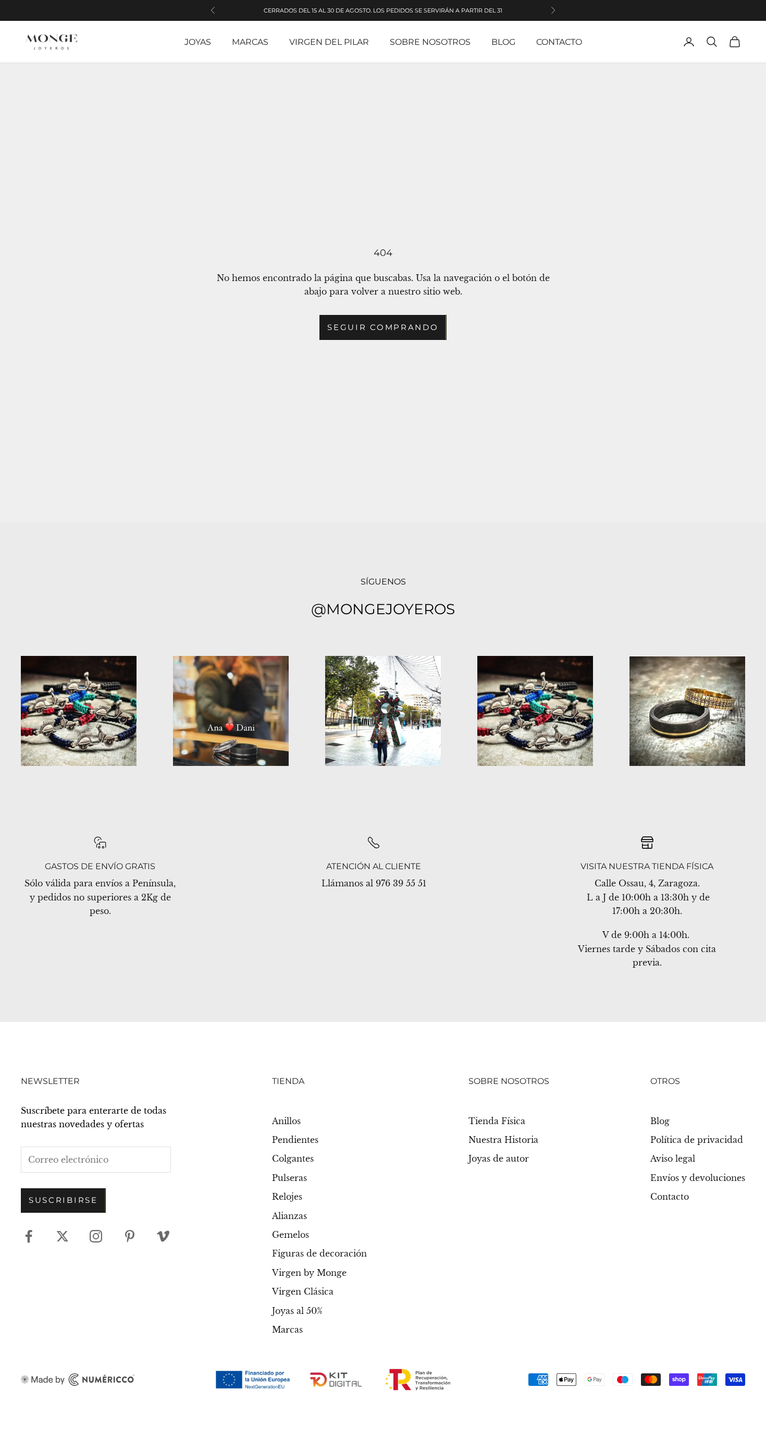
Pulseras (289, 1178)
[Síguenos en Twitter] (62, 1236)
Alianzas (289, 1216)
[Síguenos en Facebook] (28, 1236)
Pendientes (295, 1140)
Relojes (287, 1196)
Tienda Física (496, 1121)
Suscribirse (63, 1200)
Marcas (250, 42)
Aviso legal (672, 1158)
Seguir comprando (382, 327)
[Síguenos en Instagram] (96, 1236)
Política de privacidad (696, 1140)
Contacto (559, 42)
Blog (503, 42)
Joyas (197, 42)
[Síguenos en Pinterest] (130, 1236)
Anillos (286, 1121)
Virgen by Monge (309, 1273)
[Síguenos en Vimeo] (163, 1236)
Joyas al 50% (297, 1311)
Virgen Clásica (302, 1291)
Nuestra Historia (503, 1140)
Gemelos (290, 1234)
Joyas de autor (498, 1158)
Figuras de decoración (319, 1253)
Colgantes (293, 1158)
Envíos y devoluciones (697, 1178)
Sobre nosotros (430, 42)
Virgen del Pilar (329, 42)
